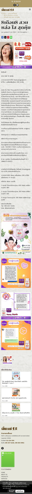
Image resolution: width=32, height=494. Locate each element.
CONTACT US (5, 480)
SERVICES (4, 478)
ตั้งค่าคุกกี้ (11, 491)
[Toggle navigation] (30, 9)
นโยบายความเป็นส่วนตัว (21, 486)
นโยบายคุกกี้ (8, 488)
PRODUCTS (4, 476)
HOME (3, 472)
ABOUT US (4, 474)
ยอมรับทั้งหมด (19, 491)
